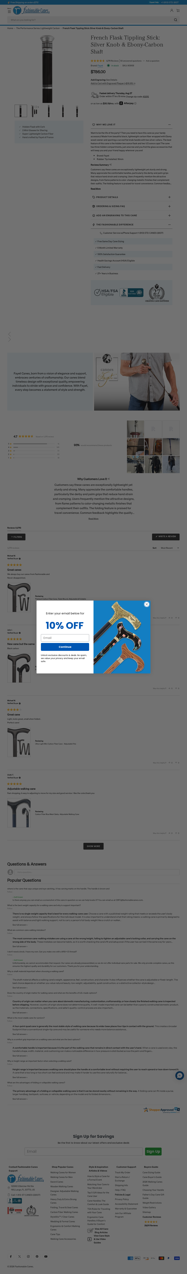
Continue (65, 647)
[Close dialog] (146, 604)
